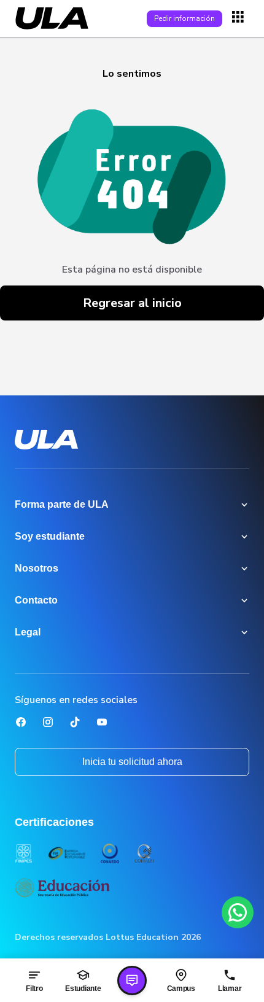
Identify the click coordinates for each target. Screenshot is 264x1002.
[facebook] (21, 722)
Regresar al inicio (132, 303)
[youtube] (102, 722)
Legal (28, 632)
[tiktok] (75, 722)
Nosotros (36, 568)
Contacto (36, 600)
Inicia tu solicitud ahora (132, 761)
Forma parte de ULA (62, 504)
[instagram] (48, 722)
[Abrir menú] (239, 18)
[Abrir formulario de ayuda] (132, 980)
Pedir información (184, 18)
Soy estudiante (50, 536)
